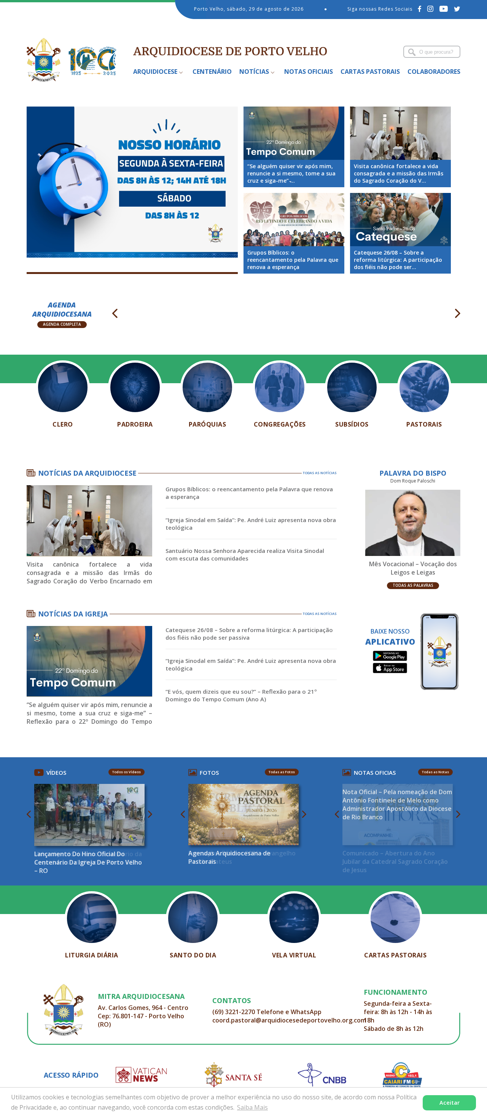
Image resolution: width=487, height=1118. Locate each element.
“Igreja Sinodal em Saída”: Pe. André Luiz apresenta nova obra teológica (251, 523)
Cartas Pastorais (370, 71)
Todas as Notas (435, 771)
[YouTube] (443, 9)
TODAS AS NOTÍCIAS (320, 472)
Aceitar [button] (449, 1102)
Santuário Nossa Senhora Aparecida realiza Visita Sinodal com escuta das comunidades (245, 554)
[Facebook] (420, 9)
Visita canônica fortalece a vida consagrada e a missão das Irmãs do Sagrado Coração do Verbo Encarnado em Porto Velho (89, 573)
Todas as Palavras (413, 585)
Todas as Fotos (282, 771)
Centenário (212, 71)
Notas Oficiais (308, 71)
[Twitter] (457, 9)
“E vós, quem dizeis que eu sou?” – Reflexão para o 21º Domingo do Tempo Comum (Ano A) (241, 695)
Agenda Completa (62, 324)
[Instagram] (430, 9)
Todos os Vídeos (126, 771)
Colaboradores (433, 71)
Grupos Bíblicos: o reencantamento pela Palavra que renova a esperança (249, 492)
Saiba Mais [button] (252, 1107)
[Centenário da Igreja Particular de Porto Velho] (132, 182)
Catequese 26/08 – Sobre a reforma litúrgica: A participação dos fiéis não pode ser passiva (249, 633)
